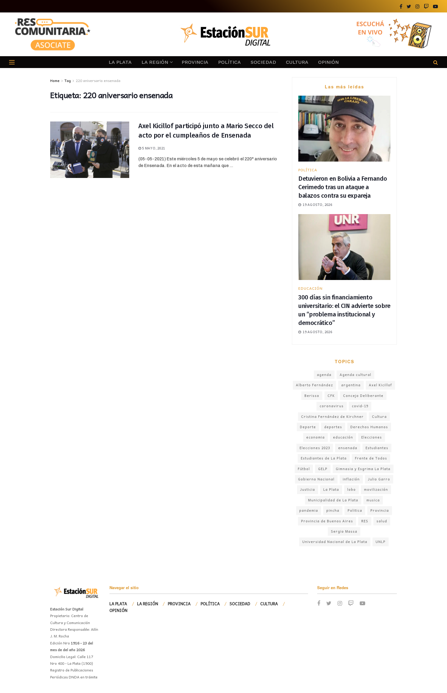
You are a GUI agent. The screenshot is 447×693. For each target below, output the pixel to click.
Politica (355, 510)
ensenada (347, 447)
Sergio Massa (344, 531)
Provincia (379, 510)
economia (315, 437)
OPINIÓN (328, 62)
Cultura (379, 416)
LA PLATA (120, 62)
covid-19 (360, 405)
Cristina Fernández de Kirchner (332, 416)
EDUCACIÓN (310, 288)
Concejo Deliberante (363, 395)
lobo (351, 489)
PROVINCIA (195, 62)
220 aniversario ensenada (98, 80)
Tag (67, 80)
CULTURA (297, 62)
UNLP (381, 541)
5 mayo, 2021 (153, 148)
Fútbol (304, 468)
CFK (331, 395)
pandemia (308, 510)
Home (55, 80)
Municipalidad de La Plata (333, 500)
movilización (376, 489)
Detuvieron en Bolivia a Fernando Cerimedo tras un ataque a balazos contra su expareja (342, 187)
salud (381, 521)
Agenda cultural (355, 374)
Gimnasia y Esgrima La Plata (363, 468)
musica (373, 500)
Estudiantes (377, 447)
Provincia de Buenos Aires (327, 521)
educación (343, 437)
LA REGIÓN (154, 62)
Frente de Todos (371, 458)
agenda (324, 374)
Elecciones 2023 (315, 447)
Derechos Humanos (369, 426)
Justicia (307, 489)
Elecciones (371, 437)
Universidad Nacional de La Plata (334, 541)
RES (364, 521)
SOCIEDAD (263, 62)
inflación (351, 479)
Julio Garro (379, 479)
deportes (333, 426)
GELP (322, 468)
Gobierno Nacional (316, 479)
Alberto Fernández (314, 384)
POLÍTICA (229, 62)
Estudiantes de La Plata (324, 458)
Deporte (308, 426)
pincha (332, 510)
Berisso (311, 395)
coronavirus (332, 405)
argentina (351, 384)
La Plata (331, 489)
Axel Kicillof (380, 384)
